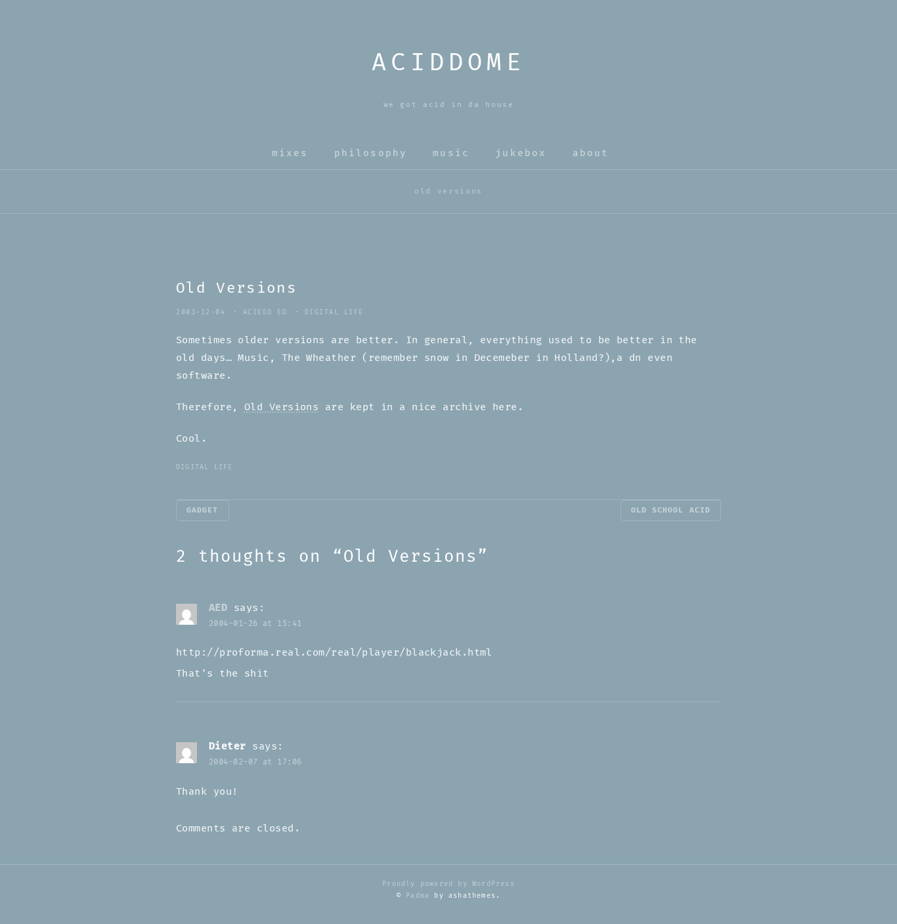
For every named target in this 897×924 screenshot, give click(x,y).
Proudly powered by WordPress (448, 884)
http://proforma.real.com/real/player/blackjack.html (334, 652)
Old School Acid (671, 510)
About (591, 153)
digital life (334, 312)
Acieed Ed (265, 312)
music (451, 153)
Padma (417, 896)
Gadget (202, 510)
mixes (290, 153)
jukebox (520, 153)
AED (218, 608)
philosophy (370, 153)
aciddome (448, 63)
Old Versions (281, 407)
